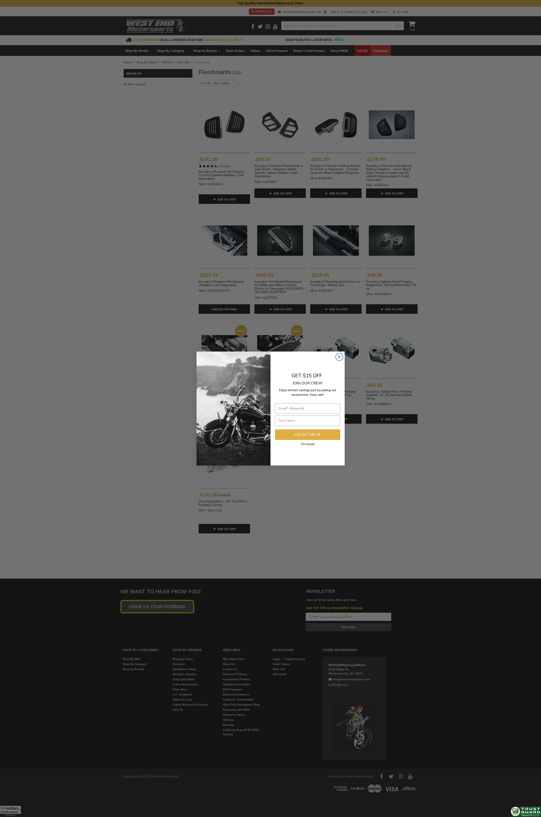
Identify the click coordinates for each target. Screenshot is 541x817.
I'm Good (307, 444)
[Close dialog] (339, 357)
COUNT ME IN (307, 434)
